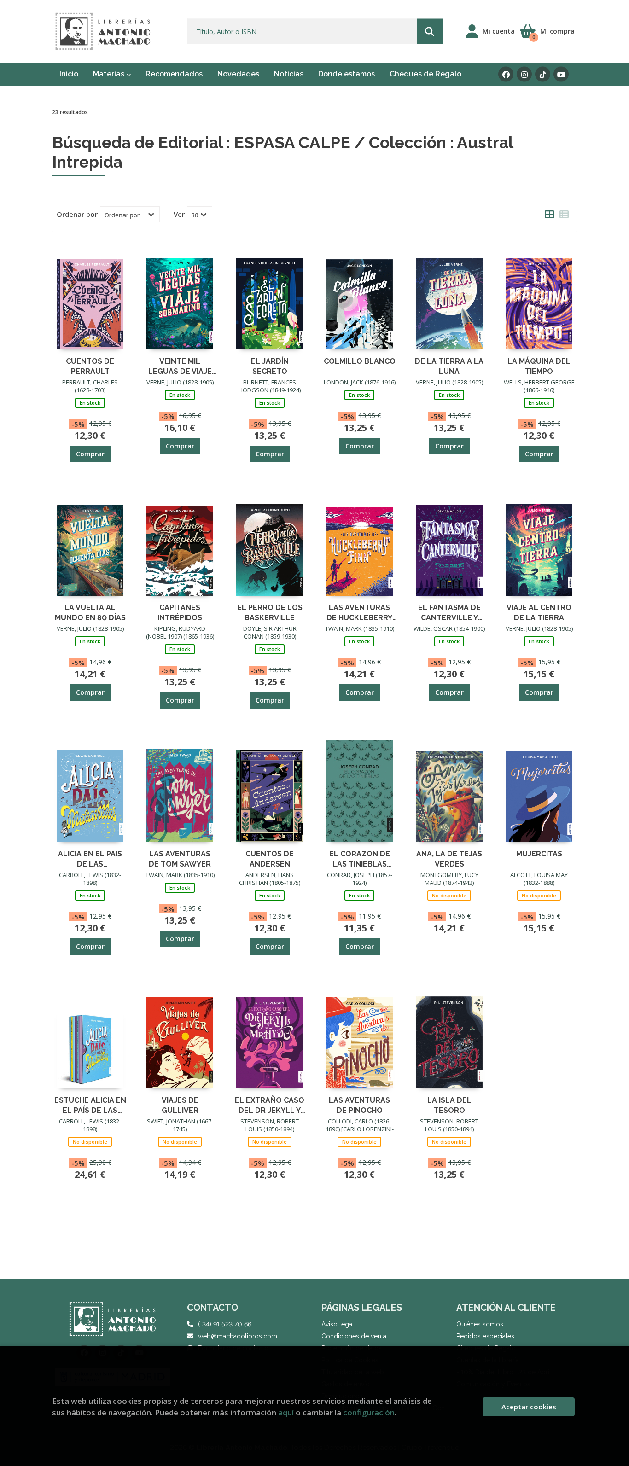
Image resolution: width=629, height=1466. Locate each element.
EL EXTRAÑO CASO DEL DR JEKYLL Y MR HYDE (269, 1105)
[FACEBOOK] (505, 74)
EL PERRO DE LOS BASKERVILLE (270, 612)
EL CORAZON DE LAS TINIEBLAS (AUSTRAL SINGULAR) (359, 858)
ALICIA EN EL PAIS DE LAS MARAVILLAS (90, 858)
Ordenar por (77, 214)
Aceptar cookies (528, 1406)
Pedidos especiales (485, 1336)
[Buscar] (430, 31)
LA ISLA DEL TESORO (449, 1105)
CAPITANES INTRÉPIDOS (179, 612)
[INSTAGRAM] (524, 74)
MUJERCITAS (539, 853)
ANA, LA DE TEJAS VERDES (449, 858)
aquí (286, 1412)
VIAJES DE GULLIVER (180, 1105)
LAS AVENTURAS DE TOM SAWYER (180, 858)
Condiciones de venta (353, 1336)
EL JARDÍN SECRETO (270, 366)
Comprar (90, 453)
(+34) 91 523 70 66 (224, 1324)
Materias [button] (109, 74)
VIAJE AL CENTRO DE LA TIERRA (539, 612)
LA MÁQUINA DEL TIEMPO (539, 366)
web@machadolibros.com (237, 1336)
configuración (369, 1412)
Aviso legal (337, 1324)
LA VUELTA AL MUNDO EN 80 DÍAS (90, 612)
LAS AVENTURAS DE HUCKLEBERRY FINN (359, 612)
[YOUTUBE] (561, 74)
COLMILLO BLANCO (360, 361)
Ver (179, 214)
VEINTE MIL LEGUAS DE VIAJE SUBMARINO (180, 366)
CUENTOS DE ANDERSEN (269, 858)
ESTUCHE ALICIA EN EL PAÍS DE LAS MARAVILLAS (90, 1105)
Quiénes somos (479, 1324)
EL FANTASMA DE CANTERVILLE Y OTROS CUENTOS (449, 612)
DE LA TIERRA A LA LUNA (449, 366)
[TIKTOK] (542, 74)
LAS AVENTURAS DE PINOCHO (359, 1105)
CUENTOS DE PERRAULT (90, 366)
